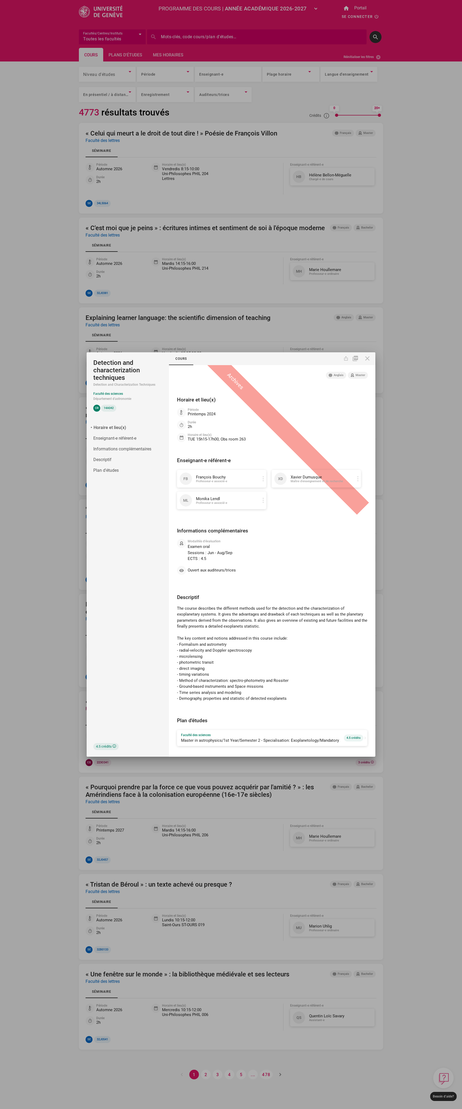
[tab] (181, 358)
